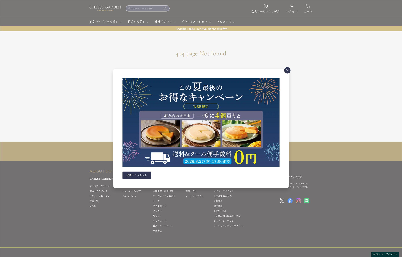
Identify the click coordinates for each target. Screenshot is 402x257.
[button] (385, 254)
